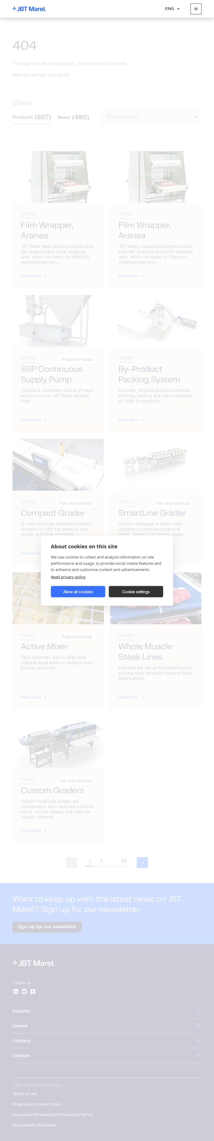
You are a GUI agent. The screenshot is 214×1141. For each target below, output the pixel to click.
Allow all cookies (78, 591)
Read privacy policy (68, 576)
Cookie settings (136, 591)
